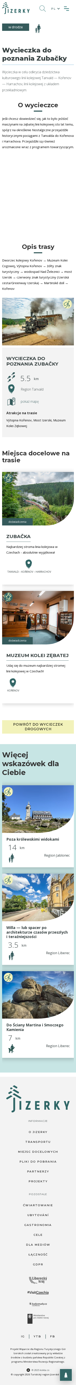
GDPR (38, 1264)
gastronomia (38, 1225)
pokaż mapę (30, 401)
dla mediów (38, 1244)
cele (38, 1234)
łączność (38, 1254)
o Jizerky (38, 1132)
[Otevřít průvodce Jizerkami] (66, 1375)
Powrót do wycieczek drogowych (38, 727)
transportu (38, 1141)
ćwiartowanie (38, 1205)
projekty (38, 1181)
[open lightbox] (38, 321)
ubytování (38, 1215)
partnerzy (38, 1171)
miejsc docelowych (38, 1151)
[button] (54, 8)
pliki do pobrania (38, 1161)
